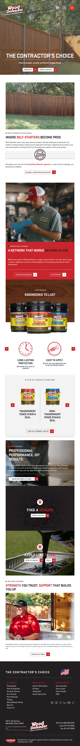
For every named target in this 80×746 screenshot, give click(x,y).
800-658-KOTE (68, 723)
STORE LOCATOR (46, 70)
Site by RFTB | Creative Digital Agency (17, 730)
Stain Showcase (12, 697)
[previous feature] (6, 349)
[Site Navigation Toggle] (72, 8)
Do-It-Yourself (11, 694)
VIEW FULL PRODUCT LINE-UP (38, 431)
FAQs (57, 694)
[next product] (67, 405)
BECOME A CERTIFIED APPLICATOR (38, 172)
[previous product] (13, 405)
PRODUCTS (28, 70)
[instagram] (60, 702)
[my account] (64, 8)
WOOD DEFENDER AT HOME (22, 479)
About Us (10, 705)
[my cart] (57, 8)
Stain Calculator (61, 686)
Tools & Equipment (13, 689)
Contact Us (10, 708)
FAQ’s (49, 560)
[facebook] (52, 702)
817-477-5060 (69, 725)
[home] (15, 9)
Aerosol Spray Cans (39, 694)
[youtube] (68, 703)
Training (9, 700)
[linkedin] (64, 702)
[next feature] (73, 349)
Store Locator (60, 689)
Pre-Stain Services (13, 691)
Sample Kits (37, 691)
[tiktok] (73, 702)
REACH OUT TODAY (38, 654)
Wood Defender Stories (15, 702)
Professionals (11, 686)
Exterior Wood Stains (40, 686)
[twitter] (56, 702)
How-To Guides (61, 691)
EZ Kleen (36, 689)
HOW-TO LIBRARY (32, 560)
